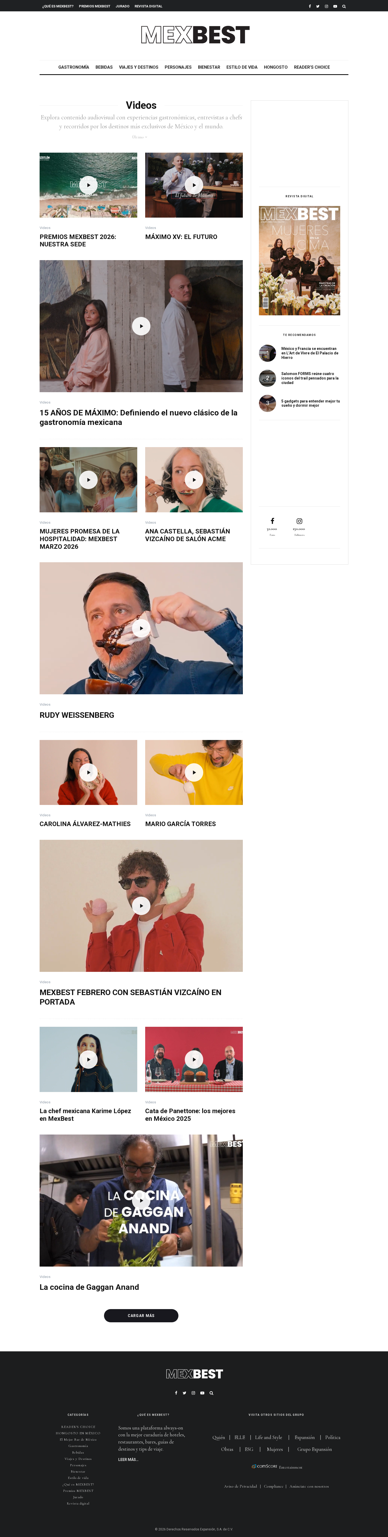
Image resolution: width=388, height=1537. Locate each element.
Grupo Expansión (314, 1449)
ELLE (240, 1437)
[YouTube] (335, 6)
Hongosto (276, 67)
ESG (249, 1449)
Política (332, 1437)
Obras (227, 1449)
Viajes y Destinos (138, 67)
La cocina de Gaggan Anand (89, 1287)
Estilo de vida (242, 67)
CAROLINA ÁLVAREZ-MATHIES (85, 824)
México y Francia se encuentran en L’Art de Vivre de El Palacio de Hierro (309, 353)
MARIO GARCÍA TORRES (180, 824)
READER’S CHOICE (312, 67)
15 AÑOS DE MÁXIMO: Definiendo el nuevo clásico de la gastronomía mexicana (139, 417)
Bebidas (104, 67)
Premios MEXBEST (94, 6)
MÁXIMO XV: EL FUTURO (181, 237)
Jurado (122, 6)
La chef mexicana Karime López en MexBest (85, 1114)
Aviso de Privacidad (240, 1486)
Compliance (273, 1486)
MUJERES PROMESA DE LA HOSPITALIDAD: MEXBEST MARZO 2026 (80, 539)
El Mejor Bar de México (78, 1439)
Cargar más (141, 1316)
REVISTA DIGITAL (148, 6)
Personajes (178, 67)
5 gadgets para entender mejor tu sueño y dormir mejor (310, 403)
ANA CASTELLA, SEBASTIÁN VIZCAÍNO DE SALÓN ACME (187, 535)
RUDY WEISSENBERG (77, 715)
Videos (45, 228)
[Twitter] (318, 6)
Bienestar (209, 67)
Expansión (305, 1437)
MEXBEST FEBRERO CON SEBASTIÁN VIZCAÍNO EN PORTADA (130, 997)
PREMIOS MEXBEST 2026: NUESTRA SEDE (78, 240)
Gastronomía (73, 67)
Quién (219, 1437)
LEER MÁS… (128, 1460)
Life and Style (268, 1437)
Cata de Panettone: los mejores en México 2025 (190, 1114)
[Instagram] (326, 6)
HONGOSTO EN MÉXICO (78, 1433)
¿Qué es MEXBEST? (58, 6)
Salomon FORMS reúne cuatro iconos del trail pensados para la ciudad (310, 378)
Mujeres (275, 1449)
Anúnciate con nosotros (309, 1486)
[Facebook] (310, 6)
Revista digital (78, 1503)
